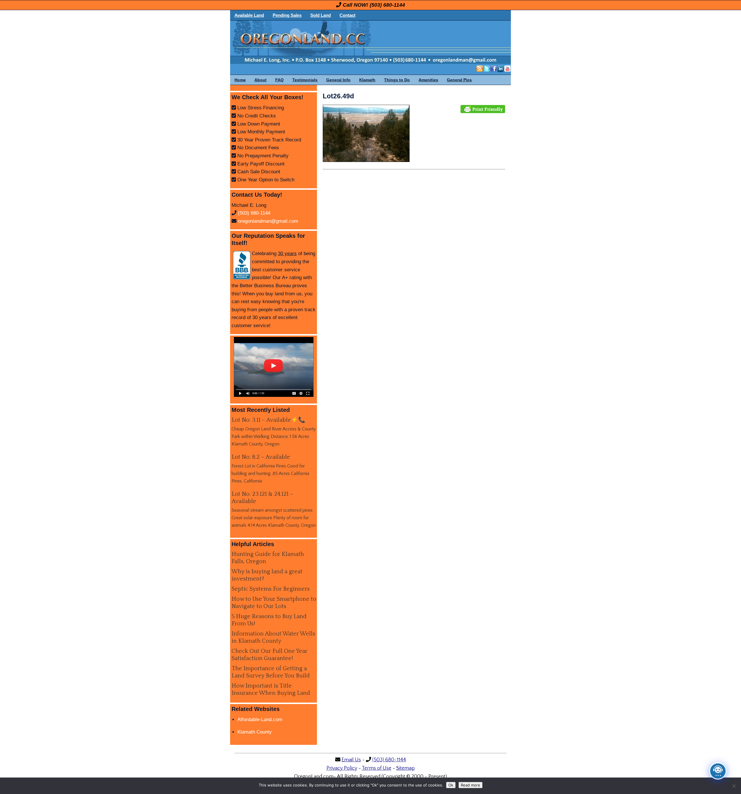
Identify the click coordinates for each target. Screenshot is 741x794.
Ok (450, 785)
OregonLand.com (395, 42)
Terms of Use (376, 768)
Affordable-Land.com (259, 719)
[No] (734, 786)
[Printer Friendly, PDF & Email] (483, 108)
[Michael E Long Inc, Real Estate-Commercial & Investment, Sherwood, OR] (241, 265)
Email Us (351, 760)
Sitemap (405, 768)
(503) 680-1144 (387, 5)
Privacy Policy (342, 768)
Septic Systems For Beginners (271, 589)
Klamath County (254, 732)
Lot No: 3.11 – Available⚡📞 (268, 420)
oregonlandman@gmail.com (268, 221)
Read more (470, 785)
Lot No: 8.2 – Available (261, 457)
